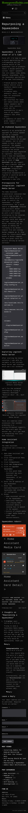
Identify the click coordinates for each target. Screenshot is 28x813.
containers (8, 600)
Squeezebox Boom (8, 137)
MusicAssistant (16, 678)
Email (5, 727)
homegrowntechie (17, 32)
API (3, 600)
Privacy (7, 780)
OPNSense (8, 777)
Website (5, 734)
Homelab (7, 775)
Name (4, 720)
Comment (6, 707)
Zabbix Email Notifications (15, 765)
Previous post (7, 608)
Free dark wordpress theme (19, 810)
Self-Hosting (9, 782)
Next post (22, 608)
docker (16, 600)
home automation (15, 602)
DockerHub (14, 207)
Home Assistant (15, 597)
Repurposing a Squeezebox (14, 763)
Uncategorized (9, 784)
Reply (8, 644)
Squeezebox (11, 604)
